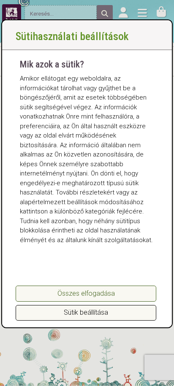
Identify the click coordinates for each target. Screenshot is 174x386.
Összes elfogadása (86, 293)
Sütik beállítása (86, 312)
